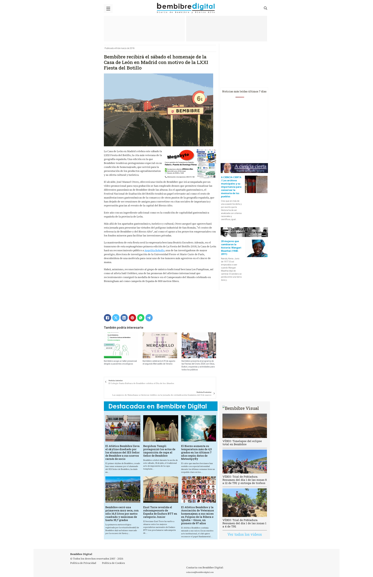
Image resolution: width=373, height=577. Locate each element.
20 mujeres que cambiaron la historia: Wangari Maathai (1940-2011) (231, 248)
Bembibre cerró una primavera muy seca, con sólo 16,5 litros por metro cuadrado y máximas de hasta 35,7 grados (122, 513)
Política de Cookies (113, 563)
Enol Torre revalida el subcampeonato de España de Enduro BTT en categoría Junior (160, 512)
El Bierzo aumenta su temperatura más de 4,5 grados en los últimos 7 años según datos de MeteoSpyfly (196, 452)
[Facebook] (107, 317)
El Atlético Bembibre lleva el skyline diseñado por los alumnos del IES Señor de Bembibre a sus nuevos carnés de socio (122, 452)
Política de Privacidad (83, 563)
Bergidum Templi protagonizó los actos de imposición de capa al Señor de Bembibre (159, 450)
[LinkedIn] (124, 317)
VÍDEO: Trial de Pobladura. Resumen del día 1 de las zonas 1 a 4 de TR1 (244, 523)
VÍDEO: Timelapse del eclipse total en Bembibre (242, 442)
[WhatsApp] (140, 317)
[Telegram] (149, 317)
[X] (115, 317)
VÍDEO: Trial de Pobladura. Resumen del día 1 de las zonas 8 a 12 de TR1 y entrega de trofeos (244, 480)
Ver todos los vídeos (244, 534)
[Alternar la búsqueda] (265, 8)
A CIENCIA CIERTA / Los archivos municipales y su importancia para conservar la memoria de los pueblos (231, 187)
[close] (108, 8)
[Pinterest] (132, 317)
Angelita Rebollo (154, 250)
